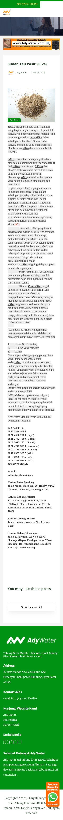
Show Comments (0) (31, 607)
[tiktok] (16, 742)
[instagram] (12, 742)
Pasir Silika (10, 719)
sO (17, 224)
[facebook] (4, 742)
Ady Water (9, 714)
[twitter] (8, 742)
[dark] (54, 12)
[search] (48, 12)
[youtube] (20, 742)
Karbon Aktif (11, 724)
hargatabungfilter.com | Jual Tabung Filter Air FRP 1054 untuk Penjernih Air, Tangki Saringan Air (30, 803)
